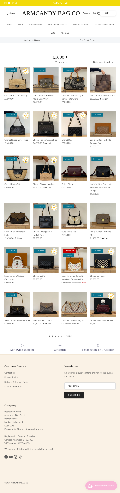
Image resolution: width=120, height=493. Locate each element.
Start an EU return (13, 386)
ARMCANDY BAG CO (19, 483)
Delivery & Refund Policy (16, 382)
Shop (20, 24)
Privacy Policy (11, 377)
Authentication (35, 24)
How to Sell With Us (57, 24)
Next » (69, 335)
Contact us (9, 372)
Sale (53, 33)
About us (65, 33)
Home (9, 24)
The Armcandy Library (104, 24)
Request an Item (80, 24)
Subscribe (74, 395)
